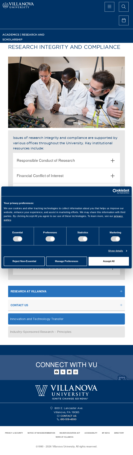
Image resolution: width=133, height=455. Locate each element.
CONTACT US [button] (19, 305)
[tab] (66, 160)
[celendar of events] (124, 20)
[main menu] (109, 7)
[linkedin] (69, 371)
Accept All (109, 261)
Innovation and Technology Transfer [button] (36, 318)
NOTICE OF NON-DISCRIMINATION (41, 433)
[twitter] (62, 371)
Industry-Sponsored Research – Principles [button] (40, 331)
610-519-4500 (68, 419)
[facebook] (56, 371)
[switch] (50, 238)
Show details (115, 250)
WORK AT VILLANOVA (64, 437)
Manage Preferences (66, 261)
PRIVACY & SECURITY (14, 433)
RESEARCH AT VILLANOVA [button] (28, 291)
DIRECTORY (119, 433)
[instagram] (75, 371)
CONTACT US (68, 416)
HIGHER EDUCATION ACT (70, 433)
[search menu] (124, 7)
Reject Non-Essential (24, 261)
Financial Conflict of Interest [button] (40, 175)
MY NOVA (106, 433)
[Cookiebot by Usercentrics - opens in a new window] (115, 191)
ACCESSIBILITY (91, 433)
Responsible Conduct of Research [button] (46, 160)
